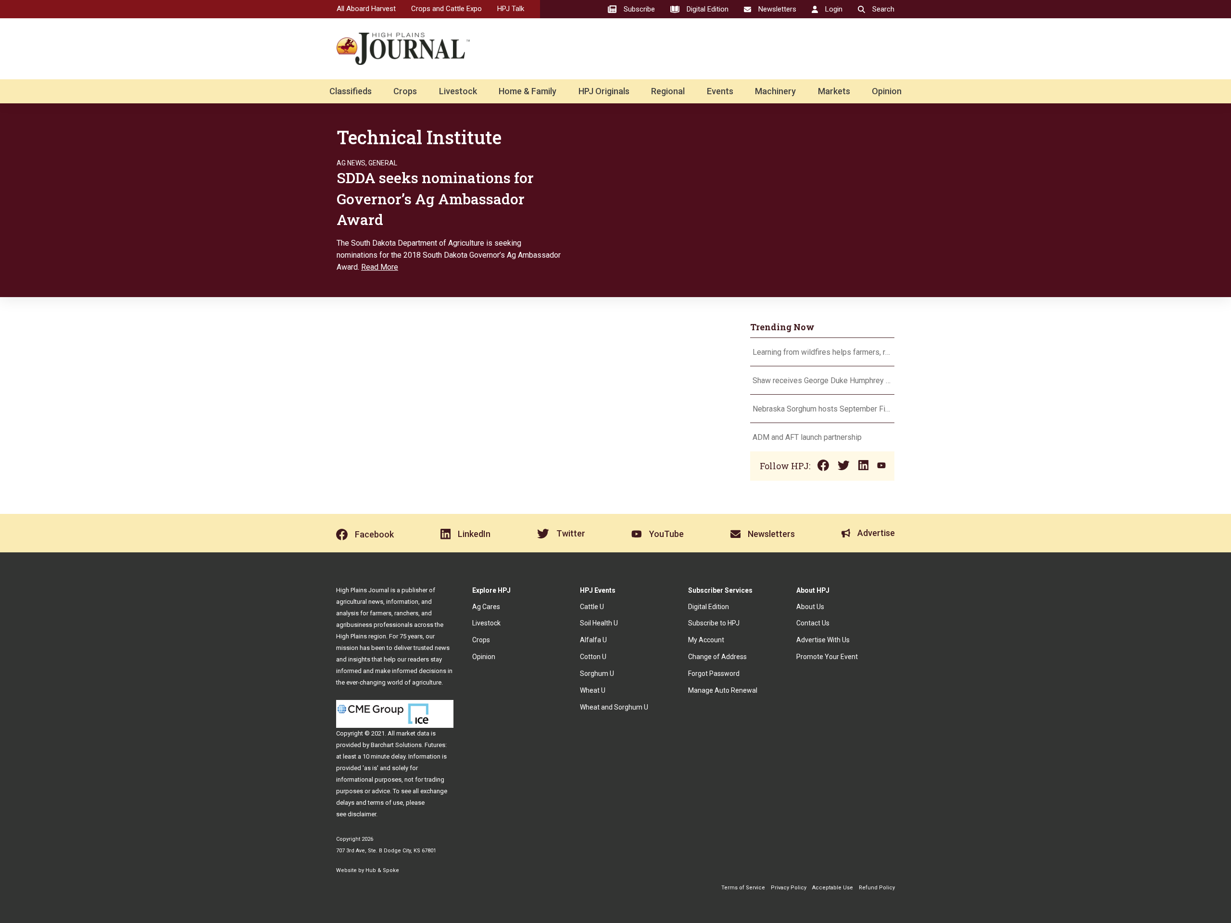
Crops (405, 91)
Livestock (458, 91)
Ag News (351, 163)
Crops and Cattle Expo (446, 8)
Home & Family (527, 91)
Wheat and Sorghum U (614, 707)
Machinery (775, 91)
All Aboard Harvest (366, 8)
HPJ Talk (510, 8)
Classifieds (350, 91)
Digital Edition (708, 607)
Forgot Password (714, 673)
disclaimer (362, 814)
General (382, 163)
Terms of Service (743, 888)
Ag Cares (486, 607)
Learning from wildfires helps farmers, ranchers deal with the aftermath (822, 352)
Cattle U (592, 607)
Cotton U (593, 657)
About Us (810, 607)
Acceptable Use (832, 888)
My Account (706, 640)
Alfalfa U (593, 640)
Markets (834, 91)
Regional (668, 91)
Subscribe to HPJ (714, 623)
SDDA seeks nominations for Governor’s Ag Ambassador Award (435, 198)
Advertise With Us (823, 640)
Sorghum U (597, 673)
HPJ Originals (603, 91)
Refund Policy (877, 888)
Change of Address (717, 657)
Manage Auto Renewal (722, 690)
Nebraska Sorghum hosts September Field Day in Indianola (822, 408)
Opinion (887, 91)
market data (412, 733)
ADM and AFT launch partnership (807, 437)
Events (720, 91)
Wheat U (592, 690)
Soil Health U (599, 623)
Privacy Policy (788, 888)
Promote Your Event (827, 657)
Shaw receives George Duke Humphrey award (822, 380)
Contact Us (812, 623)
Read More (379, 267)
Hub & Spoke (382, 870)
